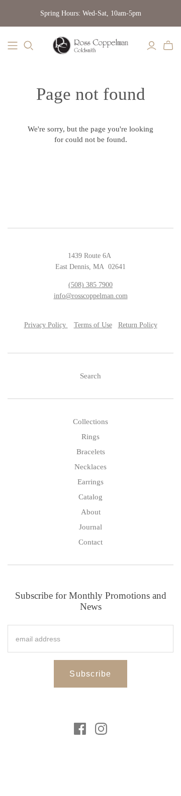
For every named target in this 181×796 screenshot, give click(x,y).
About (91, 512)
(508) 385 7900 (90, 285)
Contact (90, 542)
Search (90, 376)
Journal (90, 527)
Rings (90, 437)
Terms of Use (93, 325)
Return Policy (137, 325)
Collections (90, 422)
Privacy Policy (46, 325)
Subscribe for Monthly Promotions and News (90, 601)
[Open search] (29, 46)
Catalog (90, 497)
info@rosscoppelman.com (91, 296)
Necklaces (90, 467)
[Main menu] (13, 46)
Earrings (90, 482)
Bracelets (90, 452)
